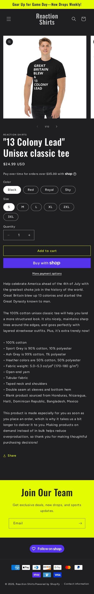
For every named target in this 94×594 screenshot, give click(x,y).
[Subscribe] (80, 523)
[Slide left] (37, 126)
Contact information (76, 583)
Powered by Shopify (47, 584)
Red (31, 190)
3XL (11, 217)
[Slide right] (56, 126)
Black (12, 190)
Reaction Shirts (25, 584)
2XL (67, 207)
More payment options (47, 273)
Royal (49, 190)
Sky (68, 190)
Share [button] (12, 455)
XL (50, 207)
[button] (9, 19)
